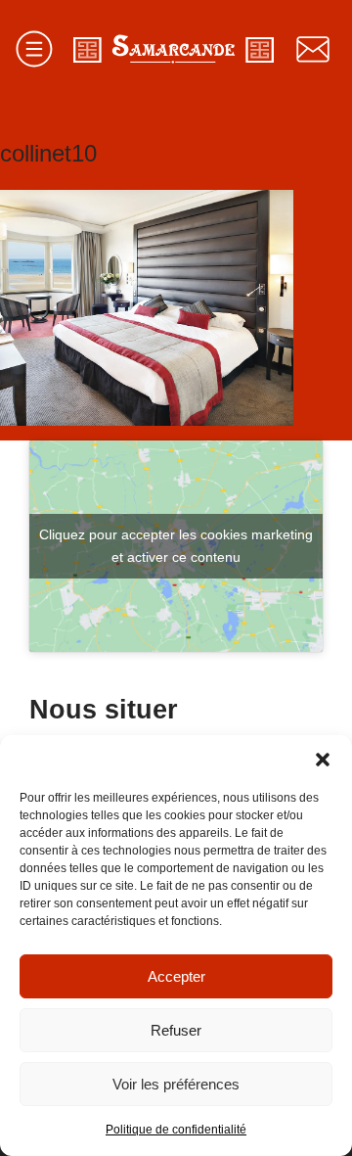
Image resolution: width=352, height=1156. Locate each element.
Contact (312, 48)
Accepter (176, 976)
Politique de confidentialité (176, 1129)
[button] (322, 759)
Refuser (176, 1030)
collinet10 (48, 153)
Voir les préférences (176, 1084)
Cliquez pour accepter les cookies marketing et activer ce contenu (176, 546)
